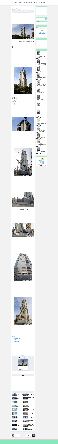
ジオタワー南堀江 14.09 (15, 49)
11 (39, 33)
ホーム (36, 442)
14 (42, 33)
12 (40, 33)
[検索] (46, 19)
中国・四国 (44, 2)
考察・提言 (16, 2)
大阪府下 (32, 2)
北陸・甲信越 (40, 2)
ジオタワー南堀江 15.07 (15, 47)
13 (41, 33)
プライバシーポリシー (27, 442)
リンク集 (31, 442)
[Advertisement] (23, 19)
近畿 (34, 2)
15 (43, 33)
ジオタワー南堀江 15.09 (15, 46)
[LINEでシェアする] (27, 11)
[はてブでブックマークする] (24, 11)
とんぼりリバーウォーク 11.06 (17, 338)
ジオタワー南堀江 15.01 (15, 48)
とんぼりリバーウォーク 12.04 (17, 339)
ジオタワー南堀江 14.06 (15, 50)
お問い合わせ (33, 442)
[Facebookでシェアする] (22, 11)
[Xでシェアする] (19, 11)
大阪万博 (27, 2)
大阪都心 (29, 2)
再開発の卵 (24, 2)
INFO (13, 2)
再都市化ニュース (20, 2)
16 (44, 33)
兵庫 (36, 2)
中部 (37, 2)
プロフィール (22, 442)
